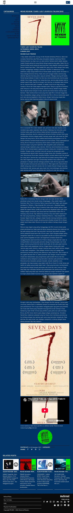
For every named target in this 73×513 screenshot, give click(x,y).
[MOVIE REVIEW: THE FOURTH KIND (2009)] (62, 464)
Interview (15, 16)
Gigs (17, 18)
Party (17, 20)
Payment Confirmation (10, 507)
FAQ (5, 503)
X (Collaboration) (12, 32)
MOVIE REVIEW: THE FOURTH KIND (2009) (62, 471)
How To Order (8, 500)
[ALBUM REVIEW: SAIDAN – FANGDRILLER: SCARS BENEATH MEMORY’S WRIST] (11, 464)
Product (16, 30)
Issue (17, 26)
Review (53, 447)
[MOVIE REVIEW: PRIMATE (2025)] (28, 464)
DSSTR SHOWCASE (13, 36)
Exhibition (15, 24)
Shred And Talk (13, 38)
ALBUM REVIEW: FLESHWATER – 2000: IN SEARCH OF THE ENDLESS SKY (45, 471)
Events (16, 28)
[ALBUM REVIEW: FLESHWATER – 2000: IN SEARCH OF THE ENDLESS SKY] (45, 464)
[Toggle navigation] (35, 2)
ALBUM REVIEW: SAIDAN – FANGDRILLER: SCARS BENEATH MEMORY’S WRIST (11, 471)
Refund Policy (8, 496)
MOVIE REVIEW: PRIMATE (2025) (28, 471)
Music (17, 34)
